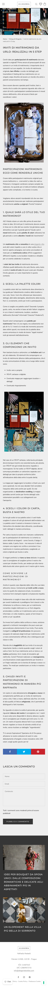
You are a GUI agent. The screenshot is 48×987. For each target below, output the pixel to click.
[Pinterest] (30, 977)
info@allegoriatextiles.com (24, 970)
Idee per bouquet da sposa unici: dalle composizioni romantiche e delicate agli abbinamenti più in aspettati (23, 882)
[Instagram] (24, 977)
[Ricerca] (36, 4)
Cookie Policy (22, 981)
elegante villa (39, 244)
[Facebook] (18, 977)
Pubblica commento (18, 821)
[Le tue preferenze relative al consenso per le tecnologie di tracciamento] (43, 982)
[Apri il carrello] (45, 4)
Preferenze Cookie (35, 981)
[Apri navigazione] (3, 4)
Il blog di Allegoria (15, 39)
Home (5, 39)
